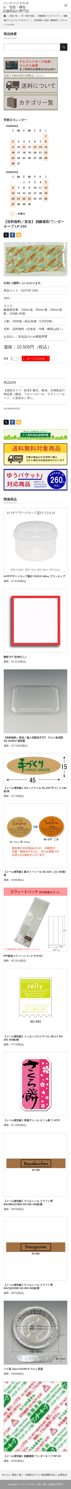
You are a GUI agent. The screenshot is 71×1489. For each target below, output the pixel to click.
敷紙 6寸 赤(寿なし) (15, 656)
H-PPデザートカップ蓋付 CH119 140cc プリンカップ (34, 576)
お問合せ (62, 1475)
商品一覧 (16, 1475)
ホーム (5, 1475)
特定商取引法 (48, 1475)
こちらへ (39, 75)
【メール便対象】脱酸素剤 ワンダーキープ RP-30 (32, 1456)
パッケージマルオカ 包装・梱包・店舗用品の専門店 (41, 1484)
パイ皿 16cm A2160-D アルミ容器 (23, 1368)
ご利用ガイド (31, 1475)
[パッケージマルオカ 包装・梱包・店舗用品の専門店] (17, 7)
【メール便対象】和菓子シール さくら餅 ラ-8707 (32, 1120)
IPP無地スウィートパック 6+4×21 (23, 955)
